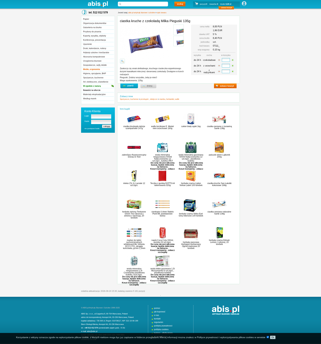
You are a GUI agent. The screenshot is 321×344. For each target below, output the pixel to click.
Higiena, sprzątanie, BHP (94, 73)
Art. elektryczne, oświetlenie (95, 82)
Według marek (89, 98)
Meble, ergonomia (91, 69)
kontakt (157, 319)
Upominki (87, 44)
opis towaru (161, 13)
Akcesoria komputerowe (94, 57)
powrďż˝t (129, 86)
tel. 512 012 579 (98, 12)
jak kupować (159, 312)
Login (86, 116)
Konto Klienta (92, 111)
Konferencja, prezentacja (94, 40)
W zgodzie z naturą (92, 86)
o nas (156, 315)
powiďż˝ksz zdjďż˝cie (122, 61)
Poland (125, 314)
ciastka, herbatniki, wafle (169, 99)
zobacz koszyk (227, 8)
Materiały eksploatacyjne (94, 94)
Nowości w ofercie (91, 90)
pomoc (157, 308)
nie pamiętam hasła (91, 128)
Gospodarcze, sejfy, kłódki (95, 65)
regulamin (158, 322)
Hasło (86, 121)
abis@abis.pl (92, 331)
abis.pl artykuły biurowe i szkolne (98, 4)
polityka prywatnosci (163, 326)
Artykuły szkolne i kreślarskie (96, 52)
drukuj (148, 86)
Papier (86, 19)
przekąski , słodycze (148, 99)
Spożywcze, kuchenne (93, 78)
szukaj (180, 4)
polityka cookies (161, 329)
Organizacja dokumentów (94, 23)
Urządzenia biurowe (92, 61)
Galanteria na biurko (92, 27)
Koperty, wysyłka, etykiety (94, 36)
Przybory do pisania (92, 31)
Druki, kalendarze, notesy (94, 48)
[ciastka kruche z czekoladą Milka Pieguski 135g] (178, 30)
